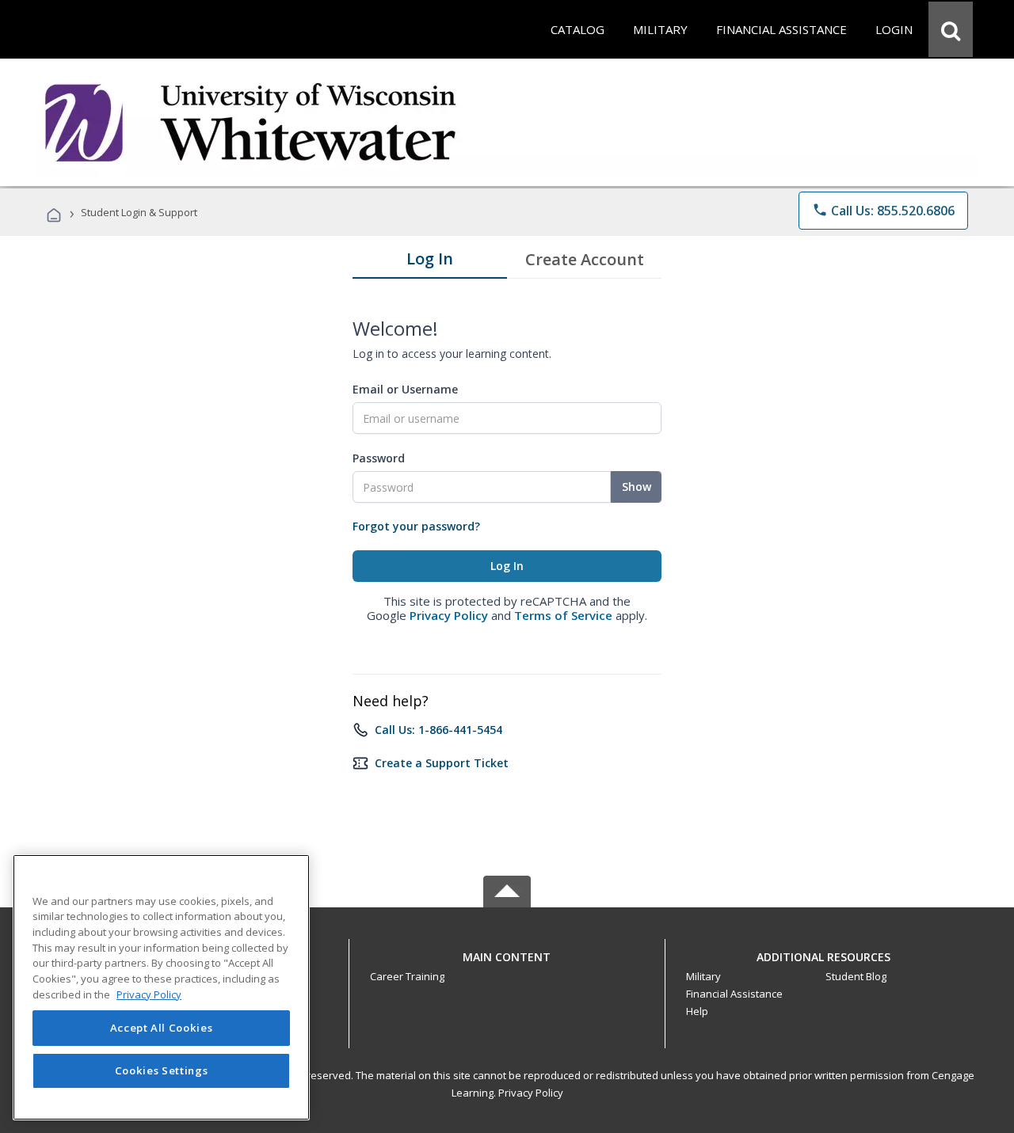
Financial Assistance (734, 994)
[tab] (430, 262)
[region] (161, 987)
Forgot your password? (416, 526)
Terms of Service (563, 615)
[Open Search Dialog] (950, 29)
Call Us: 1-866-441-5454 (438, 729)
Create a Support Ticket (442, 762)
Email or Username (405, 389)
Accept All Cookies (161, 1028)
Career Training (407, 976)
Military (703, 976)
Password (379, 458)
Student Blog (855, 976)
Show (636, 486)
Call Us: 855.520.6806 (883, 210)
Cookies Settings (161, 1071)
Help (697, 1011)
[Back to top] (507, 952)
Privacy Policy (449, 615)
